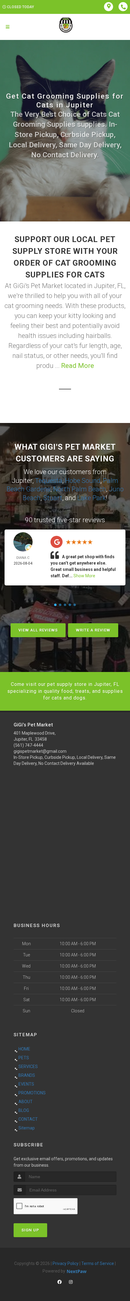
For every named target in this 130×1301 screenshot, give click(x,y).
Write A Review (93, 630)
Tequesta (48, 480)
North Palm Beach (79, 489)
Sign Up (30, 1230)
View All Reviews (38, 630)
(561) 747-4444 (28, 745)
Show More (84, 575)
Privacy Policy (66, 1263)
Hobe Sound (82, 480)
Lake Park (91, 498)
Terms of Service (97, 1263)
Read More (77, 365)
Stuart (52, 498)
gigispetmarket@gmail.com (40, 751)
